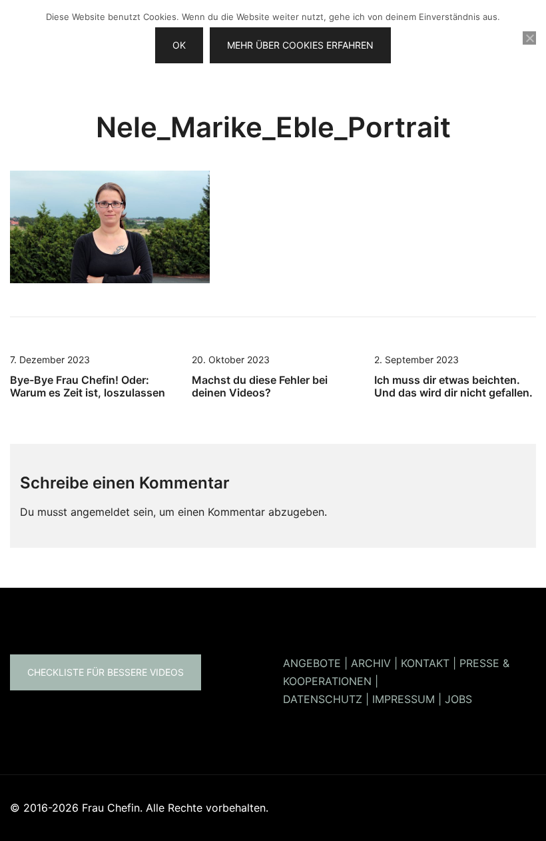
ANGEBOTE (312, 663)
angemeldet (100, 511)
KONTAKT (425, 663)
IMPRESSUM (403, 699)
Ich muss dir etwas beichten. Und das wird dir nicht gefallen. (453, 386)
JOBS (458, 699)
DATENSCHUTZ (322, 699)
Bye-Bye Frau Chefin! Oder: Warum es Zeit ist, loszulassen (87, 386)
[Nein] (529, 38)
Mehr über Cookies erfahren (300, 45)
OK (179, 45)
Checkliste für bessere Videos (105, 672)
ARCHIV (371, 663)
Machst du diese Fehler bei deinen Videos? (260, 386)
